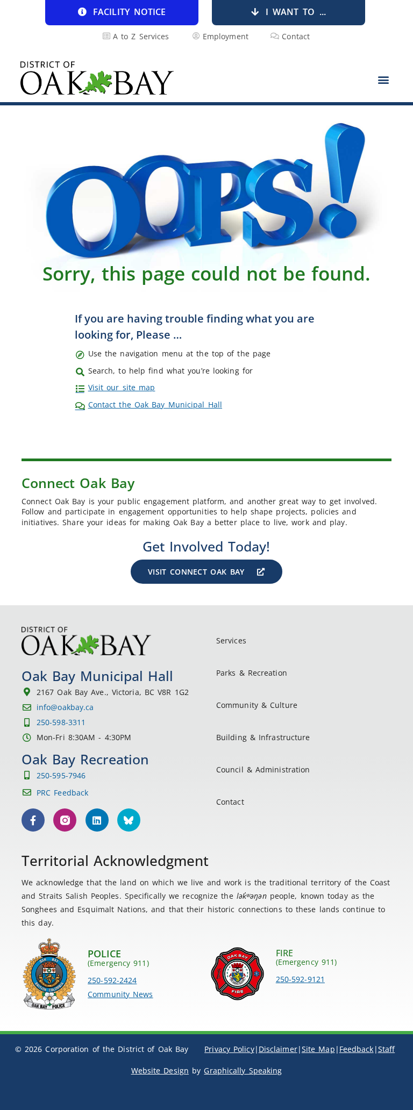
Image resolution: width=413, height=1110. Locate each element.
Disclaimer (278, 1049)
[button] (384, 79)
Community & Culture (256, 705)
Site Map (318, 1049)
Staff (386, 1049)
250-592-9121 (300, 979)
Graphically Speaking (243, 1070)
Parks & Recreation (251, 673)
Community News (120, 994)
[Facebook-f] (33, 820)
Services (231, 640)
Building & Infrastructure (263, 737)
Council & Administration (263, 769)
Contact (230, 802)
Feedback (356, 1049)
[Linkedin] (97, 820)
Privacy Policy (229, 1049)
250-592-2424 (112, 980)
